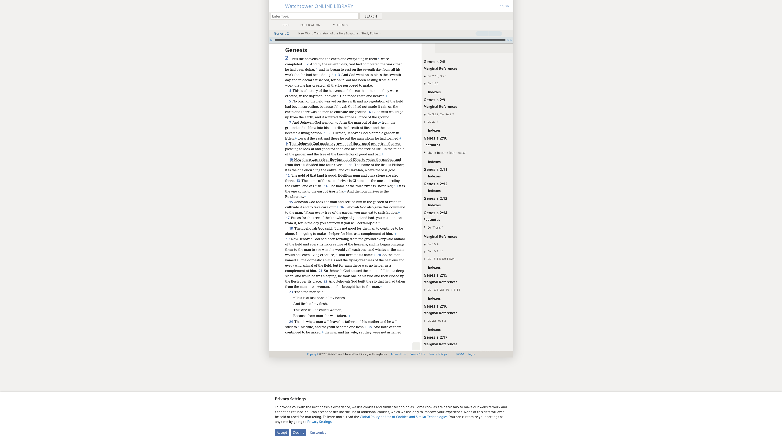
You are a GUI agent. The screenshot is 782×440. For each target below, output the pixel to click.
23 (291, 292)
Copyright (312, 354)
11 (351, 165)
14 (326, 186)
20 (379, 255)
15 (291, 202)
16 (342, 207)
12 (288, 175)
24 (291, 321)
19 (288, 239)
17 (288, 218)
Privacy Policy (417, 354)
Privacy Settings (319, 421)
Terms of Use (398, 354)
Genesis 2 (281, 33)
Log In (471, 354)
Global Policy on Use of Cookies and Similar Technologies (404, 417)
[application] (391, 40)
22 (326, 281)
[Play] (271, 40)
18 (291, 228)
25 (370, 327)
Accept (282, 432)
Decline (298, 432)
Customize (318, 432)
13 (298, 180)
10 (291, 159)
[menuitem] (508, 16)
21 (321, 270)
